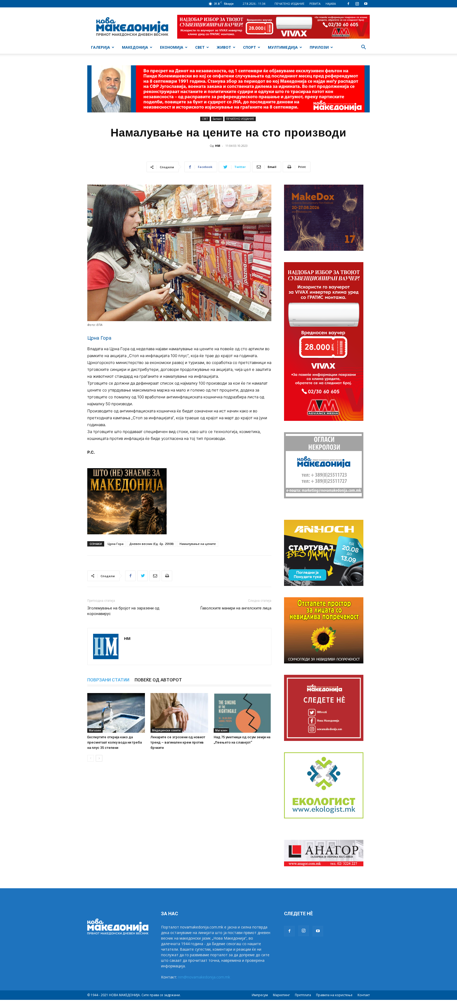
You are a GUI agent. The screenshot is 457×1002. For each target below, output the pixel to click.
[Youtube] (366, 3)
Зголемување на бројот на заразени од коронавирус (123, 611)
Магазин (95, 730)
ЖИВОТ (224, 47)
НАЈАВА (331, 4)
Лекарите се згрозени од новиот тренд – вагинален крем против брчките (177, 742)
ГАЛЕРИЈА (100, 47)
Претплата (303, 995)
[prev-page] (90, 758)
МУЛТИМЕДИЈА (283, 47)
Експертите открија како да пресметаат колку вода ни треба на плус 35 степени (114, 742)
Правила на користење (334, 995)
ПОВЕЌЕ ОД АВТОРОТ (158, 679)
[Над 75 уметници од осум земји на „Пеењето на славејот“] (242, 713)
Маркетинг (281, 995)
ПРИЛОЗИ (319, 47)
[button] (363, 47)
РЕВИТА (315, 4)
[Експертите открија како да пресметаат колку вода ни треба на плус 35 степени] (116, 713)
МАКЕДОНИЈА (135, 47)
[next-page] (99, 758)
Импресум (260, 995)
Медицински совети (166, 730)
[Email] (154, 576)
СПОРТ (249, 47)
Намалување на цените (198, 544)
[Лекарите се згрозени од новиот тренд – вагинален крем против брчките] (179, 713)
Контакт (364, 995)
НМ (217, 146)
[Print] (167, 576)
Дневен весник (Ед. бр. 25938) (151, 544)
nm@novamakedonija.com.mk (204, 977)
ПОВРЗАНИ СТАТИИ (108, 679)
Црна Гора (116, 544)
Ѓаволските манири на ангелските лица (235, 608)
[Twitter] (142, 576)
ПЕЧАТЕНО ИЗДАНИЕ (289, 4)
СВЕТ (200, 47)
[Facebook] (348, 3)
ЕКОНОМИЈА (171, 47)
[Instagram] (357, 3)
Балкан (217, 119)
